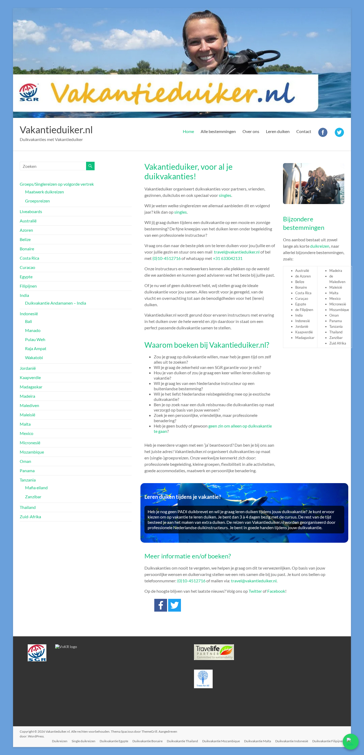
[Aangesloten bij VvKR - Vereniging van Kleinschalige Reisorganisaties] (66, 646)
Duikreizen (59, 741)
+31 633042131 (227, 258)
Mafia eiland (36, 487)
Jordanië (28, 368)
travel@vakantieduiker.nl (237, 251)
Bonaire (27, 248)
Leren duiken (278, 131)
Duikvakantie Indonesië (291, 741)
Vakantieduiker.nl (56, 129)
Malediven (29, 405)
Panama (27, 470)
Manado (33, 330)
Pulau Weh (35, 339)
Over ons (250, 131)
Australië (28, 220)
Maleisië (27, 414)
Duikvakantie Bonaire (147, 741)
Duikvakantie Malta (257, 741)
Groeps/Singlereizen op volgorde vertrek (57, 183)
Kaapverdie (30, 377)
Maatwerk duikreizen (44, 191)
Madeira (27, 396)
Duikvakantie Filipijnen (328, 741)
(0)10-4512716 (166, 258)
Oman (25, 461)
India (24, 295)
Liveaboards (31, 211)
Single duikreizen (83, 741)
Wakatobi (34, 357)
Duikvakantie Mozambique (221, 741)
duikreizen (319, 245)
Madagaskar (31, 386)
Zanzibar (33, 496)
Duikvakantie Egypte (114, 741)
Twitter (255, 591)
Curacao (27, 267)
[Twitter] (174, 605)
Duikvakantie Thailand (182, 741)
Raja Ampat (35, 348)
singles (225, 195)
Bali (28, 321)
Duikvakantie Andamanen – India (55, 302)
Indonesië (29, 313)
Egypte (26, 276)
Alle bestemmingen (218, 131)
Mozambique (32, 451)
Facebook (276, 591)
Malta (25, 423)
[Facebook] (160, 605)
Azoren (26, 230)
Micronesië (30, 442)
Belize (25, 239)
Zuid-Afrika (30, 516)
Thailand (28, 507)
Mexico (26, 433)
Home (188, 131)
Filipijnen (28, 285)
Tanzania (28, 479)
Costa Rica (29, 257)
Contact (303, 131)
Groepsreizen (37, 200)
